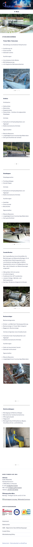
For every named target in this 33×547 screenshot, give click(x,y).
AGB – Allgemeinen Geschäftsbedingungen (14, 528)
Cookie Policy (6, 531)
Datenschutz (6, 524)
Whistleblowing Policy (8, 534)
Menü (17, 11)
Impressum (5, 521)
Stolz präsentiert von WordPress (18, 543)
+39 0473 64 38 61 (12, 489)
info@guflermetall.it (12, 485)
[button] (5, 79)
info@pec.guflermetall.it (15, 487)
